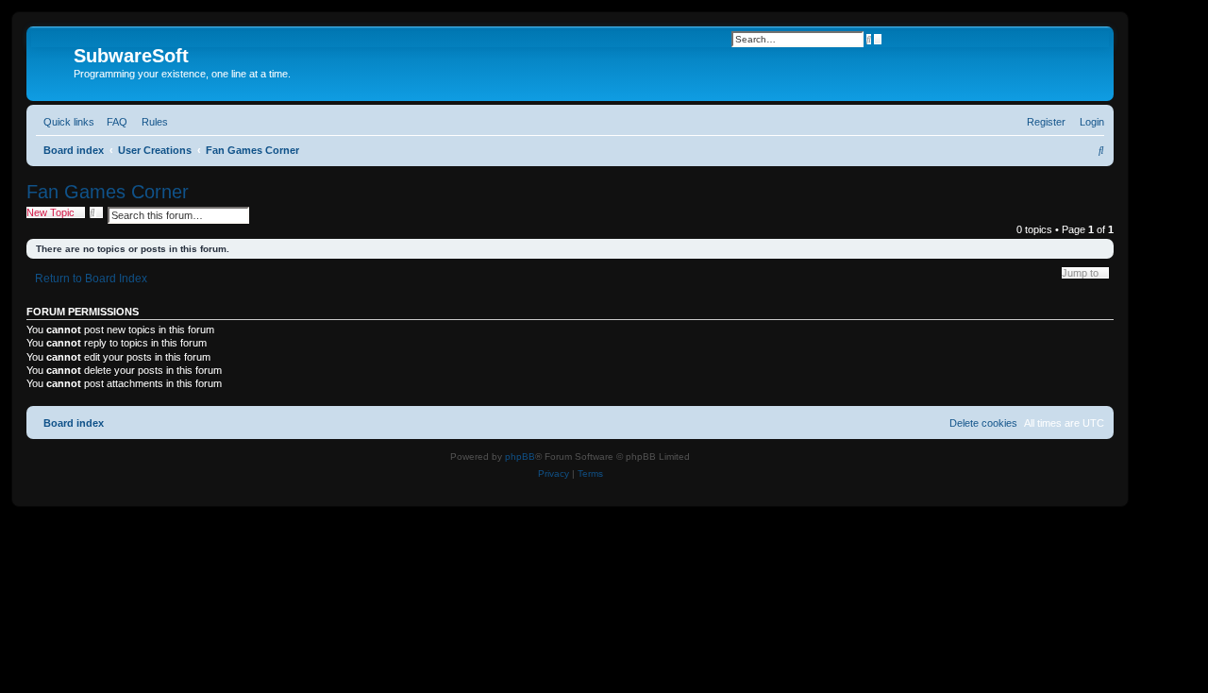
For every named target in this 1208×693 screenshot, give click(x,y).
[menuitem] (113, 121)
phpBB (520, 456)
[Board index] (52, 61)
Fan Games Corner (107, 191)
